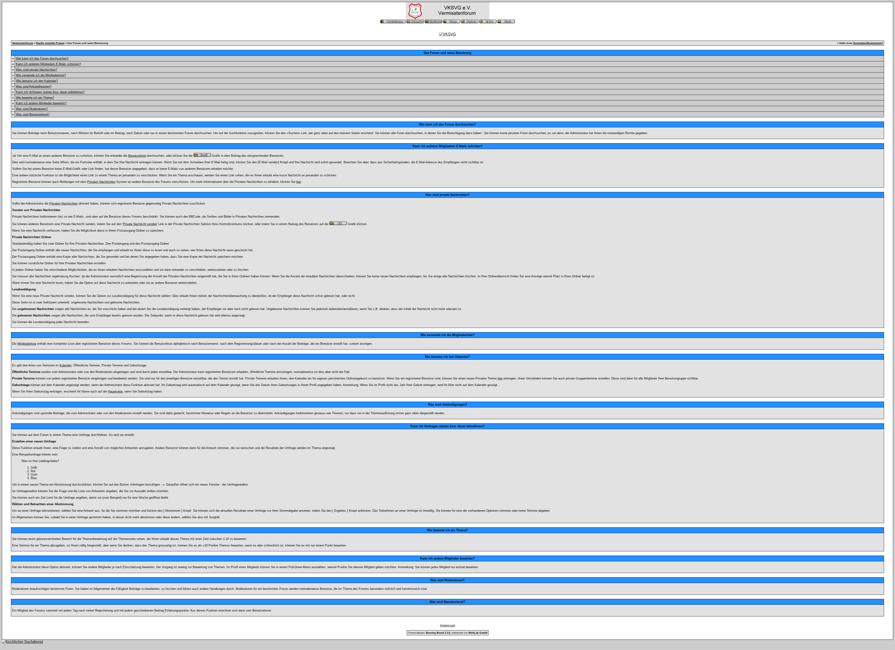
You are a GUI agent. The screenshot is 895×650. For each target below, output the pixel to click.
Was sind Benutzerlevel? (32, 114)
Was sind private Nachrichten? (36, 69)
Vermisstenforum (22, 43)
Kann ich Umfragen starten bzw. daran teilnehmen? (50, 92)
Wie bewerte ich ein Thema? (35, 97)
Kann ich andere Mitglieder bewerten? (41, 103)
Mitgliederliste (26, 343)
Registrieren (874, 43)
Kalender (66, 365)
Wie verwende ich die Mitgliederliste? (41, 75)
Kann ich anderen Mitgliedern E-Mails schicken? (48, 64)
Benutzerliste (137, 155)
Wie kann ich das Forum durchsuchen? (42, 58)
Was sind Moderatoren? (32, 109)
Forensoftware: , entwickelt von (447, 632)
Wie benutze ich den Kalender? (37, 81)
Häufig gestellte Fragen (50, 43)
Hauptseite (115, 391)
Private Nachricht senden (140, 224)
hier (298, 182)
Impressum (447, 625)
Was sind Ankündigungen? (34, 86)
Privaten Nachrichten (101, 182)
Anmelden (860, 43)
